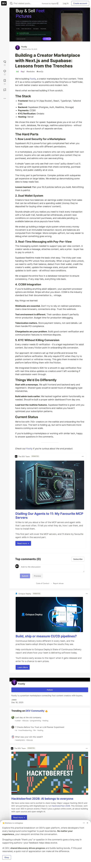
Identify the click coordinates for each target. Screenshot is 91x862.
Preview (37, 576)
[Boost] (5, 89)
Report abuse (58, 583)
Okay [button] (6, 857)
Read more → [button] (23, 543)
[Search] (11, 3)
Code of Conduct (42, 583)
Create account (80, 3)
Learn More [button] (23, 667)
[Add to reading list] (5, 81)
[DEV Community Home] (4, 3)
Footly (24, 47)
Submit (25, 576)
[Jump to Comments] (5, 72)
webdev (31, 71)
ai (17, 71)
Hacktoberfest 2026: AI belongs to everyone (42, 798)
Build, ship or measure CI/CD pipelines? (46, 636)
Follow (50, 690)
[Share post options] (4, 98)
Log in (65, 3)
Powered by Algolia (49, 3)
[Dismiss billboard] (87, 823)
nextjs (40, 71)
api (23, 71)
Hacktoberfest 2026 (61, 806)
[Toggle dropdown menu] (83, 456)
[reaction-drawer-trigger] (5, 63)
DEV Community (35, 710)
